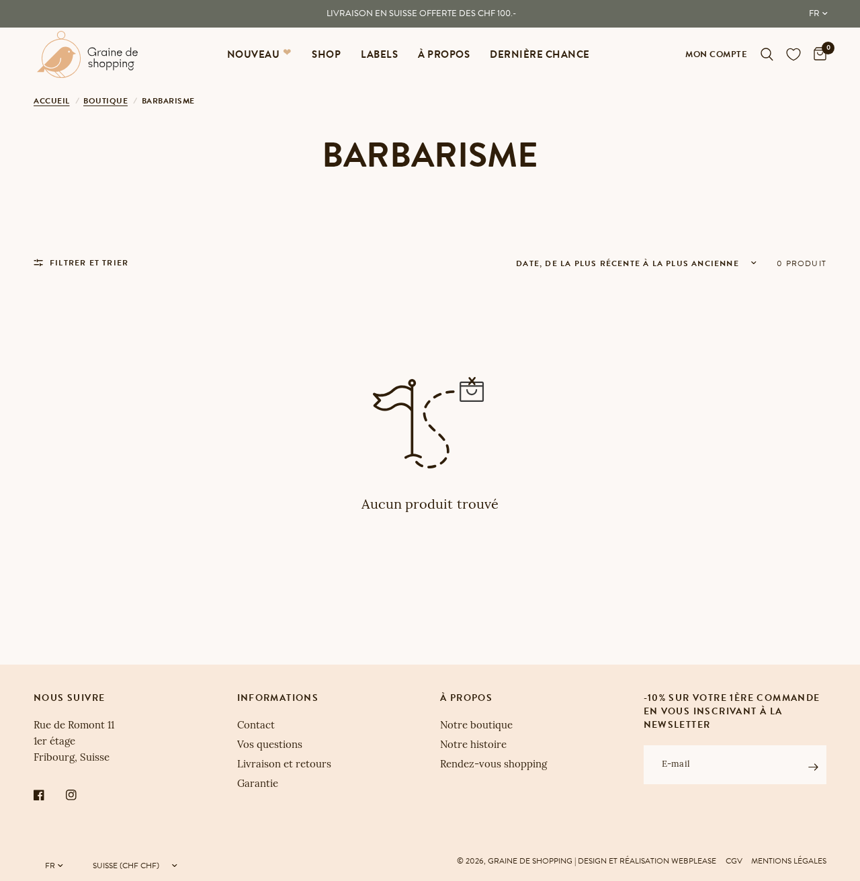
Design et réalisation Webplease (647, 861)
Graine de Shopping (530, 861)
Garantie (257, 785)
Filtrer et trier (89, 263)
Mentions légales (788, 861)
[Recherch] (767, 54)
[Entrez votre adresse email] (813, 766)
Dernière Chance (540, 54)
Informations (278, 698)
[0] (816, 54)
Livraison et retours (284, 765)
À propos (444, 54)
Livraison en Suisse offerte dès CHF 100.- (421, 13)
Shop (326, 54)
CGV (734, 861)
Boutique (105, 101)
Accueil (52, 101)
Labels (379, 54)
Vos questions (269, 746)
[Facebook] (48, 795)
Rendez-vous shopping (493, 765)
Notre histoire (473, 746)
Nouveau (253, 54)
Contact (256, 726)
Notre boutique (476, 726)
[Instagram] (80, 795)
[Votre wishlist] (793, 54)
